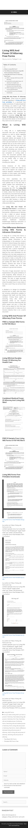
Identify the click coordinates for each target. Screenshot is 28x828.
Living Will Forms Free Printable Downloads (14, 92)
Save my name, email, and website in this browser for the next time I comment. (14, 785)
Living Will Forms (9, 712)
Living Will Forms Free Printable (14, 5)
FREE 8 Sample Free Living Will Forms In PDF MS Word (14, 88)
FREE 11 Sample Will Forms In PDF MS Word (15, 78)
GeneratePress (15, 825)
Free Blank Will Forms (10, 739)
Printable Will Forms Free (11, 741)
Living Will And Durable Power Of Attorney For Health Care (15, 82)
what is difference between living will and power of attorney (14, 730)
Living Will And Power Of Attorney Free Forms (13, 75)
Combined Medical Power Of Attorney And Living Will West (14, 85)
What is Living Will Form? (10, 69)
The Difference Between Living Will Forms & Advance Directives (13, 71)
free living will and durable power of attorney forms (13, 721)
